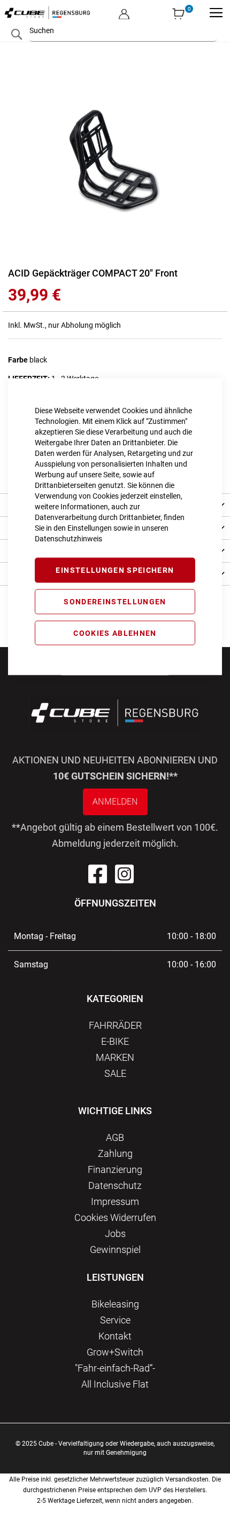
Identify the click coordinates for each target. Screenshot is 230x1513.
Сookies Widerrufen (115, 1217)
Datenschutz (115, 1185)
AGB (115, 1137)
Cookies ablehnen (115, 632)
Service (115, 1320)
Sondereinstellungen (115, 601)
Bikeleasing (115, 1304)
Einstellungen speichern (115, 570)
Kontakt (115, 1336)
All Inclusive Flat (115, 1384)
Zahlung (115, 1153)
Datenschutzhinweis (68, 538)
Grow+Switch (115, 1352)
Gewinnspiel (115, 1249)
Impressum (115, 1201)
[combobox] (123, 30)
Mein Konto (124, 5)
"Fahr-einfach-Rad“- (115, 1368)
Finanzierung (115, 1169)
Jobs (115, 1233)
